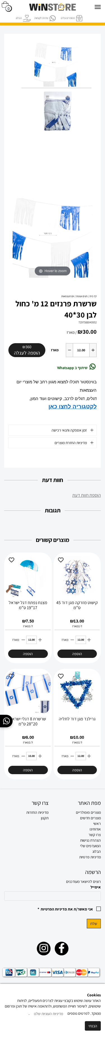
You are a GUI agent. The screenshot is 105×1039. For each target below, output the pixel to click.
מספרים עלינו (68, 18)
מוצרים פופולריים (88, 812)
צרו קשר (94, 834)
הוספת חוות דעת (86, 495)
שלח (93, 923)
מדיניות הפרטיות (54, 909)
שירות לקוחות (41, 18)
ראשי (97, 823)
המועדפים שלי (90, 845)
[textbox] (26, 812)
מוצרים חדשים (90, 817)
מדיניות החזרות (37, 812)
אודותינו (95, 829)
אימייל (95, 887)
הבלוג (19, 18)
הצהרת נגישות (90, 840)
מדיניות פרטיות (90, 856)
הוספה (77, 653)
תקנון (44, 817)
